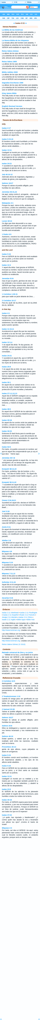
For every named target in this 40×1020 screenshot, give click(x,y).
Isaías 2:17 (6, 128)
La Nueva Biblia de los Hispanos (15, 40)
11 (10, 659)
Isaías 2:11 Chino (25, 617)
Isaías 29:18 (7, 420)
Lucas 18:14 (7, 221)
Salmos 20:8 (7, 726)
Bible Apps (21, 620)
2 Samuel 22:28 (8, 709)
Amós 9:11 (6, 527)
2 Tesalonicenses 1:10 (11, 696)
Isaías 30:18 (7, 800)
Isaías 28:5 (6, 409)
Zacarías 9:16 (7, 598)
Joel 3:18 (5, 511)
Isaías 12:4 (6, 265)
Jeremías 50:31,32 (9, 192)
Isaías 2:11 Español (10, 615)
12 (11, 666)
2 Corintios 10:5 (8, 681)
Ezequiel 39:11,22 (9, 482)
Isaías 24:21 (7, 164)
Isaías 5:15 (6, 755)
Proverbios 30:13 (9, 747)
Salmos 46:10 (7, 736)
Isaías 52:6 (6, 447)
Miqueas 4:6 (7, 551)
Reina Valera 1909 (9, 62)
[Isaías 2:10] (2, 458)
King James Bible (9, 93)
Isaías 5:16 (6, 254)
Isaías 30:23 (7, 431)
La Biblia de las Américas (12, 30)
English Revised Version (12, 106)
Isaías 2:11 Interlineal (10, 613)
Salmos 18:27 (7, 183)
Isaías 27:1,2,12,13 (9, 393)
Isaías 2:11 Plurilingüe (28, 613)
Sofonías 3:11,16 (9, 582)
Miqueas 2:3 (7, 828)
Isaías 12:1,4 (7, 342)
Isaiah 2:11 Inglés (9, 620)
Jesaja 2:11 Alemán (9, 617)
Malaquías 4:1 (7, 203)
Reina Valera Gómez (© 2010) (13, 644)
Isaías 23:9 (6, 789)
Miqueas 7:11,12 (8, 574)
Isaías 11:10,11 (8, 329)
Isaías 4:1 (6, 313)
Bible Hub (30, 620)
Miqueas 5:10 (7, 562)
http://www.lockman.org (11, 630)
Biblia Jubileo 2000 (10, 72)
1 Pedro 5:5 (6, 234)
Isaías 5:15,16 (7, 139)
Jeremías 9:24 (7, 278)
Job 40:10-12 (7, 174)
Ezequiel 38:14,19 (9, 469)
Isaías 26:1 (6, 382)
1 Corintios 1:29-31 (10, 294)
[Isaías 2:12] (37, 458)
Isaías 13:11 (7, 150)
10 (4, 654)
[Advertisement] (20, 855)
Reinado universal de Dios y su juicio (17, 652)
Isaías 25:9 (6, 367)
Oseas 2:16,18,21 (9, 500)
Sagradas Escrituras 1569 (12, 83)
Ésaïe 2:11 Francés (27, 615)
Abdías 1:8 (6, 540)
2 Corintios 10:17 (9, 301)
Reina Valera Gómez (10, 51)
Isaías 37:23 (7, 815)
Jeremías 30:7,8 (8, 458)
